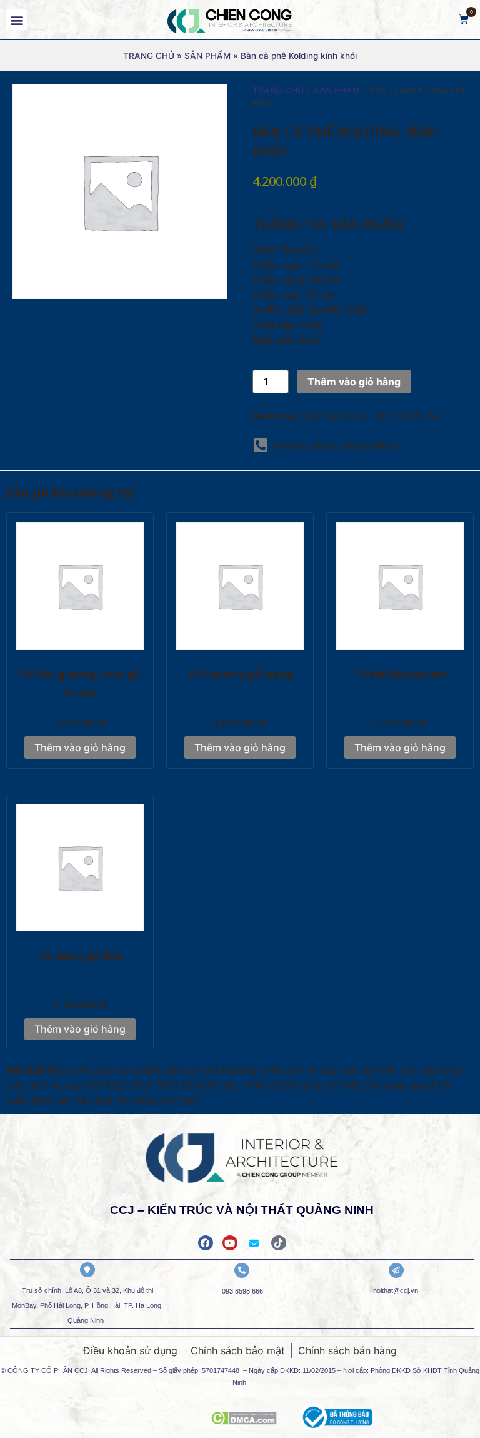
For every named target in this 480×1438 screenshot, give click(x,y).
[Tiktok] (278, 1242)
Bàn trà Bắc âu (335, 415)
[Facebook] (205, 1242)
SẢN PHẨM (207, 56)
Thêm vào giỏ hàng (354, 381)
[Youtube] (230, 1242)
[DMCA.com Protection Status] (244, 1421)
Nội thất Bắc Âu (405, 415)
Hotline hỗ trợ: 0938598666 (336, 445)
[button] (16, 19)
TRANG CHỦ (148, 56)
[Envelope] (254, 1242)
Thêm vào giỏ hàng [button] (80, 747)
